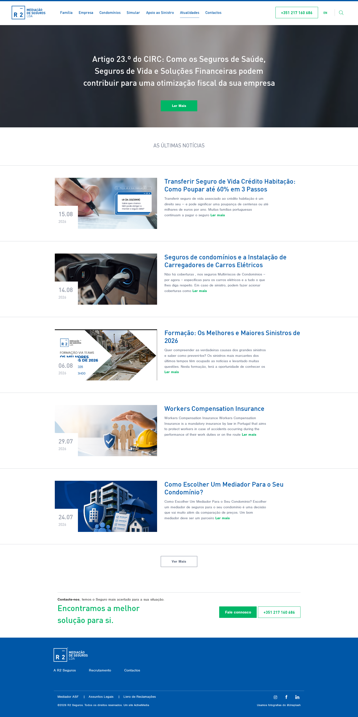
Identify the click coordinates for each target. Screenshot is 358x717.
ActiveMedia (141, 705)
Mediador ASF (68, 697)
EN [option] (325, 13)
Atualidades (189, 12)
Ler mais (217, 215)
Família (66, 12)
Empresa (86, 12)
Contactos (213, 12)
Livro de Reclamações (139, 697)
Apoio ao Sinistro (160, 12)
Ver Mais (179, 561)
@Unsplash (294, 705)
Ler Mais (179, 106)
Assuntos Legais (101, 697)
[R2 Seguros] (28, 12)
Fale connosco (238, 612)
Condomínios (110, 12)
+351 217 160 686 (296, 12)
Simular (133, 12)
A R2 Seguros (65, 670)
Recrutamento (100, 670)
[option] (325, 12)
